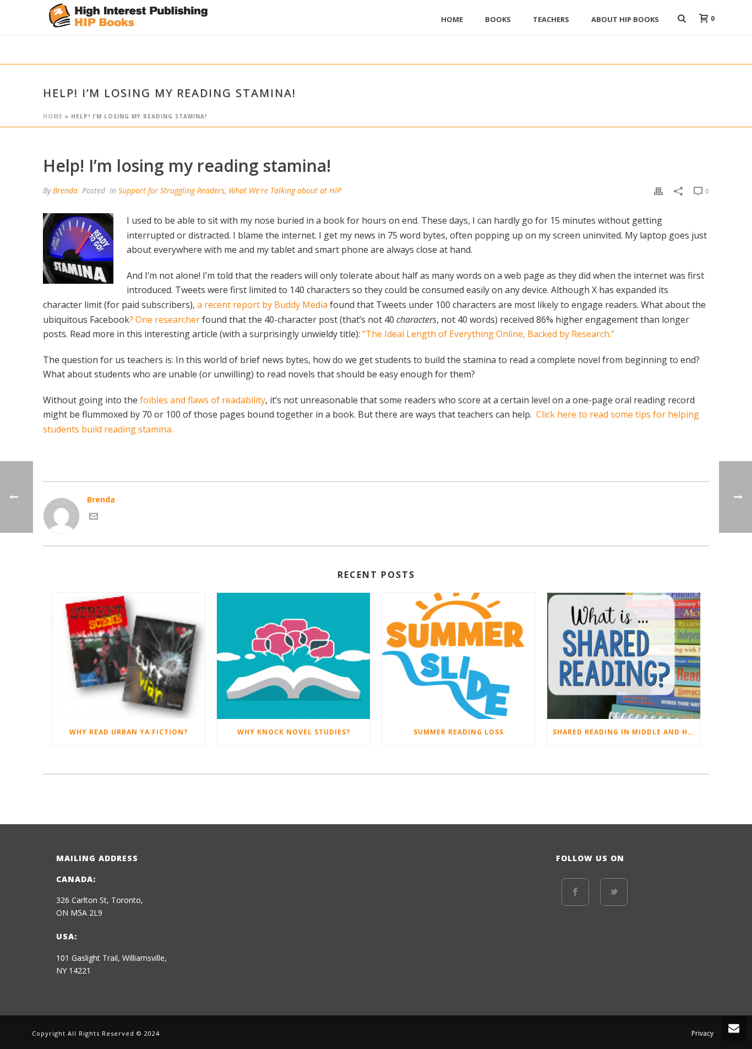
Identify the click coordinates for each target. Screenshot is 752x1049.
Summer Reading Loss (458, 732)
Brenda (65, 190)
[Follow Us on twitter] (614, 892)
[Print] (658, 190)
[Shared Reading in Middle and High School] (623, 656)
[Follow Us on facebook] (575, 892)
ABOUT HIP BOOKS (625, 19)
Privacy (702, 1033)
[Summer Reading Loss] (458, 656)
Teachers (551, 19)
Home (452, 19)
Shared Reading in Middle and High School (626, 732)
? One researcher (164, 319)
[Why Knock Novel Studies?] (293, 656)
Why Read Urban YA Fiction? (128, 732)
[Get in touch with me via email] (93, 517)
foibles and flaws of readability (202, 400)
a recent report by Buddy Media (262, 305)
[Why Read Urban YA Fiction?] (128, 656)
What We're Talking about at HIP (284, 190)
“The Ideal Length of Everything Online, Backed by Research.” (488, 334)
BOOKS (498, 19)
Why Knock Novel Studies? (293, 732)
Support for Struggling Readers (171, 190)
